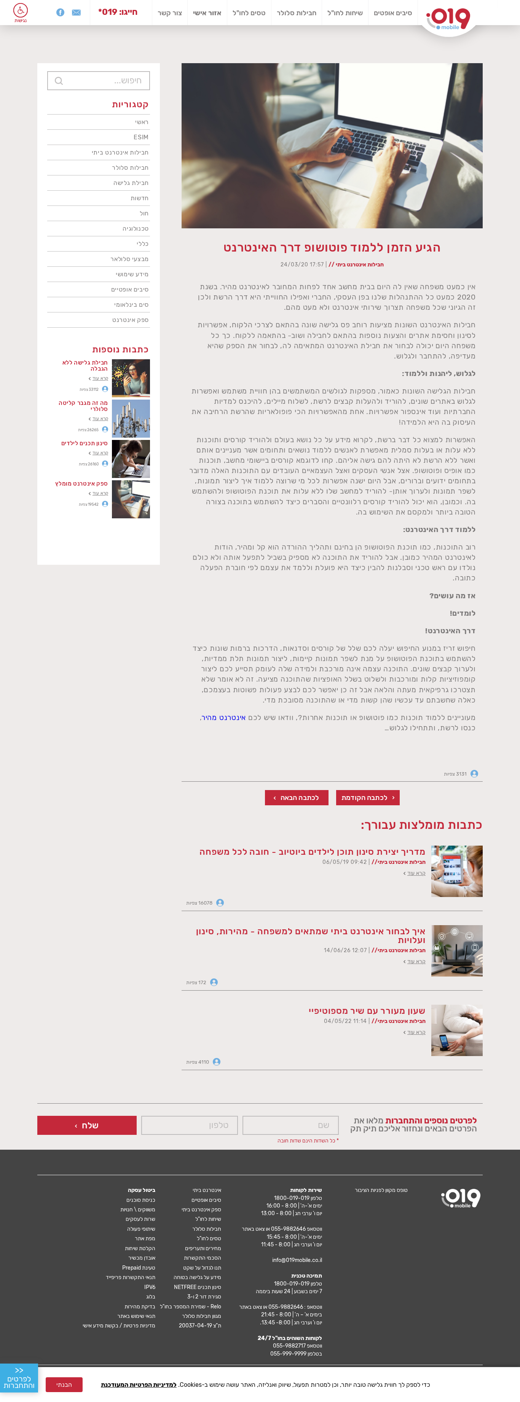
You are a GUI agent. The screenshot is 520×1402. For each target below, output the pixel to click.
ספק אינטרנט (130, 319)
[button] (20, 10)
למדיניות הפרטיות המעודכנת (139, 1384)
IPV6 (149, 1287)
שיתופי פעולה (141, 1229)
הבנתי (64, 1384)
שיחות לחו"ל (345, 13)
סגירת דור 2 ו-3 (204, 1297)
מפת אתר (145, 1238)
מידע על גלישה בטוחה (197, 1277)
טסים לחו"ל (249, 13)
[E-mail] (76, 12)
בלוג (150, 1297)
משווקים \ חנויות (137, 1209)
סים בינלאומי (131, 304)
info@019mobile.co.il (297, 1260)
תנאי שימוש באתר (136, 1316)
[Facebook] (60, 12)
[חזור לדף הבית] (448, 19)
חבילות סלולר (296, 13)
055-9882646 (288, 1229)
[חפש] (58, 80)
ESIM (141, 137)
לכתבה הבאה (300, 797)
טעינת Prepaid (138, 1268)
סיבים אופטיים (130, 289)
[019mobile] (460, 1198)
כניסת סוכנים (140, 1200)
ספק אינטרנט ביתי (201, 1209)
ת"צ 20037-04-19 (200, 1325)
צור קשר (170, 13)
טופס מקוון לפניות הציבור (381, 1190)
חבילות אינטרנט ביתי (120, 152)
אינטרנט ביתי (207, 1190)
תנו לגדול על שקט (202, 1268)
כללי (143, 243)
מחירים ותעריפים (203, 1248)
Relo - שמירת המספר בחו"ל (190, 1306)
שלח (90, 1125)
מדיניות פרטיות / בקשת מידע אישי (119, 1325)
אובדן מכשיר (141, 1258)
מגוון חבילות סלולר (201, 1316)
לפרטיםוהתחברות (19, 1377)
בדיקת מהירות (139, 1306)
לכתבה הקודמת (364, 797)
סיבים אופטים (393, 13)
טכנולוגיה (136, 228)
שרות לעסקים (140, 1219)
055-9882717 (289, 1346)
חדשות (140, 198)
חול (144, 213)
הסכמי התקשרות (202, 1258)
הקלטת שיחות (140, 1248)
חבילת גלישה (131, 182)
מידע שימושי (132, 274)
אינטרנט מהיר (224, 717)
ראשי (142, 122)
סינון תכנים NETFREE (197, 1287)
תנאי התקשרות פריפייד (130, 1277)
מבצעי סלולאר (129, 259)
